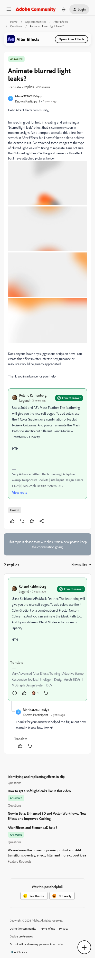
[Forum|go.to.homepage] (36, 9)
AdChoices (20, 952)
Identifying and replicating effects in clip (36, 777)
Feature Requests (19, 861)
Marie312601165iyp (28, 96)
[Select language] (63, 9)
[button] (9, 11)
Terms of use (47, 928)
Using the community (23, 928)
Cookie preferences (21, 936)
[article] (47, 639)
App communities (35, 21)
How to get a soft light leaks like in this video (39, 791)
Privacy (63, 928)
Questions (16, 26)
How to (14, 510)
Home (14, 21)
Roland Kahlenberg (33, 395)
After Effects (61, 21)
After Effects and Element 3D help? (32, 827)
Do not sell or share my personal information (37, 944)
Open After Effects (71, 39)
